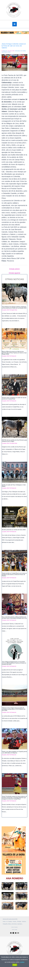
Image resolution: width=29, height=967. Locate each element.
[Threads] (13, 933)
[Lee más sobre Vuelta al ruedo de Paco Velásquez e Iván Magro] (14, 472)
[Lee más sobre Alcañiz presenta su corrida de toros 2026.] (14, 517)
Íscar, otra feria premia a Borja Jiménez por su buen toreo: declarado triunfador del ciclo (14, 617)
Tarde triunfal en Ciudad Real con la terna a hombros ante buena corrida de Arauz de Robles (14, 574)
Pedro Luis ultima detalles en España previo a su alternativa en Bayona (14, 752)
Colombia (24, 50)
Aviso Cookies (14, 927)
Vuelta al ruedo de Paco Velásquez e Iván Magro (14, 485)
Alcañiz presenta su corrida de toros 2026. (14, 529)
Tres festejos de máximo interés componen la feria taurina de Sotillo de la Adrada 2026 (14, 307)
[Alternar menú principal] (14, 24)
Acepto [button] (14, 964)
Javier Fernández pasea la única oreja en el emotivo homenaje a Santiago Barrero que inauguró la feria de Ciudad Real (14, 798)
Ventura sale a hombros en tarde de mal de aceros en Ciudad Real (14, 398)
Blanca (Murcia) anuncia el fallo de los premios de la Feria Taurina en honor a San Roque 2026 (14, 353)
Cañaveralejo (17, 50)
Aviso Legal (14, 929)
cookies (22, 962)
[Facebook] (11, 933)
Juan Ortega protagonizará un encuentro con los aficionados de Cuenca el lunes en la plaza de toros (14, 663)
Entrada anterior (14, 269)
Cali (21, 50)
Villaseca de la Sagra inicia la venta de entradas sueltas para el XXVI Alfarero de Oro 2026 (13, 709)
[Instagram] (15, 933)
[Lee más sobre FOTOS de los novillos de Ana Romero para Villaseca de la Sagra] (14, 427)
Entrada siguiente (14, 273)
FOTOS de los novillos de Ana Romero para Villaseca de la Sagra (14, 440)
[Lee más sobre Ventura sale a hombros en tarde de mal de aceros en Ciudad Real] (14, 385)
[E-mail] (18, 933)
